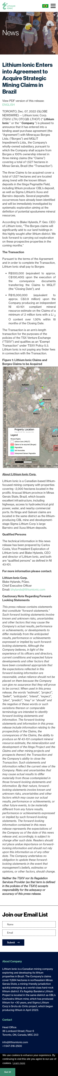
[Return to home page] (8, 5)
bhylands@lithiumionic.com (28, 589)
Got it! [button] (7, 1072)
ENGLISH (8, 104)
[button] (53, 6)
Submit (11, 942)
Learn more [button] (19, 1063)
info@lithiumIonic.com (15, 1042)
